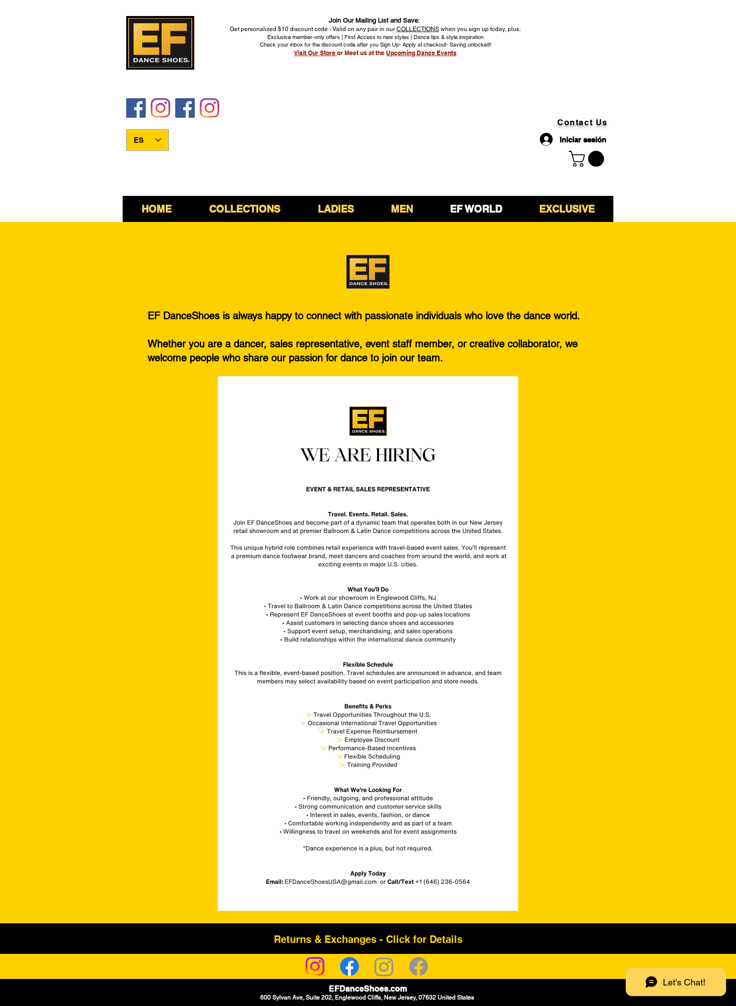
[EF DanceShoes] (136, 108)
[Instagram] (314, 966)
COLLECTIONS (418, 29)
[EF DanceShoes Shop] (185, 108)
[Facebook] (349, 966)
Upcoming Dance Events (421, 53)
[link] (588, 159)
